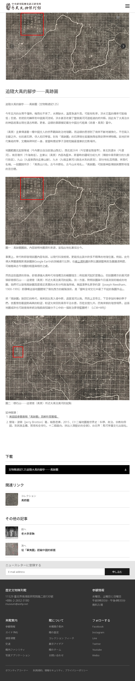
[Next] (123, 46)
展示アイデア (56, 644)
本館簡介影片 (56, 626)
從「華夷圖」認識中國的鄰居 (38, 550)
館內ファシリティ (15, 649)
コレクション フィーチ (61, 638)
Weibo (95, 655)
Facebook (98, 626)
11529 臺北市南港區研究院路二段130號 (29, 596)
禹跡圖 (25, 500)
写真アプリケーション (17, 655)
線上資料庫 (81, 261)
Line (94, 638)
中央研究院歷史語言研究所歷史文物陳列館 (23, 6)
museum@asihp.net (16, 604)
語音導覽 (10, 638)
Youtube (97, 649)
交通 (7, 644)
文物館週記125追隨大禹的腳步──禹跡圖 (33, 469)
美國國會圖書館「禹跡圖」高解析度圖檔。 (34, 417)
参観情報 (10, 626)
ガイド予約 (11, 632)
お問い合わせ (56, 655)
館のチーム (55, 649)
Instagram (98, 632)
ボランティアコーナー (16, 670)
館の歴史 (54, 632)
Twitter (96, 644)
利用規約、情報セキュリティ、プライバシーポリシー (60, 670)
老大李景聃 (27, 533)
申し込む (117, 572)
